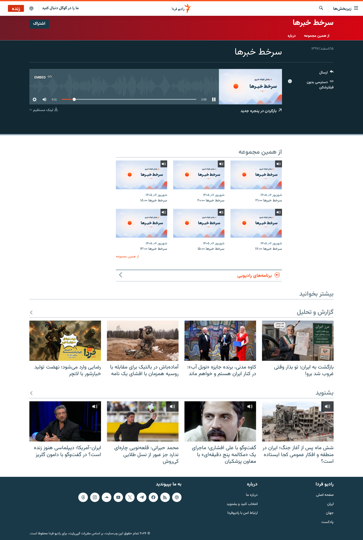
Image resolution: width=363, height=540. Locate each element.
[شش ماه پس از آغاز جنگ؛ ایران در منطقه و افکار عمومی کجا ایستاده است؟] (298, 421)
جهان (330, 513)
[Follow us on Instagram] (95, 497)
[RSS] (165, 497)
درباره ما (252, 495)
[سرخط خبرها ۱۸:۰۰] (141, 174)
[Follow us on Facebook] (153, 497)
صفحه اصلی (325, 495)
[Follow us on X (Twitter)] (130, 497)
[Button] (326, 73)
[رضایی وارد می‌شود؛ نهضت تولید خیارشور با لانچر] (65, 341)
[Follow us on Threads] (83, 497)
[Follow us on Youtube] (118, 497)
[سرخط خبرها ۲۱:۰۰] (256, 174)
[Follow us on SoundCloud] (106, 497)
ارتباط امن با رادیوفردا (242, 513)
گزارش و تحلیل (315, 312)
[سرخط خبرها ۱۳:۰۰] (141, 223)
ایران (330, 504)
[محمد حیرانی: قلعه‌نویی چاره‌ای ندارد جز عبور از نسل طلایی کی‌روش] (143, 421)
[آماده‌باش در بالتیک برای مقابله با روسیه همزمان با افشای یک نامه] (143, 341)
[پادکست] (31, 8)
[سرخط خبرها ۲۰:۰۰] (198, 174)
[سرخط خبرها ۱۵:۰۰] (198, 223)
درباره (292, 36)
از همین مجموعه (316, 36)
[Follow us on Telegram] (141, 497)
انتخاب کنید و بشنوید (242, 504)
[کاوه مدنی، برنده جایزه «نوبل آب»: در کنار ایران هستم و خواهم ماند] (220, 341)
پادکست (327, 522)
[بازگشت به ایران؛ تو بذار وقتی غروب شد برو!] (298, 341)
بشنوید (325, 393)
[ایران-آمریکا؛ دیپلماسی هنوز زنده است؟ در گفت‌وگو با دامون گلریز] (65, 421)
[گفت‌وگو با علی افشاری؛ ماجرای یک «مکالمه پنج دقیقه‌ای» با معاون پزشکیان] (220, 421)
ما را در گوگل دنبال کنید (60, 8)
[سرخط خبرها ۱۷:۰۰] (256, 223)
